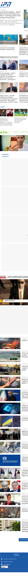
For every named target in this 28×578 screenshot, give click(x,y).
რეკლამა (16, 555)
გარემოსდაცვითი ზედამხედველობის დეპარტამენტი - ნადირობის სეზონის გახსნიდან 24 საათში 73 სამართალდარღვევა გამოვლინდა (11, 15)
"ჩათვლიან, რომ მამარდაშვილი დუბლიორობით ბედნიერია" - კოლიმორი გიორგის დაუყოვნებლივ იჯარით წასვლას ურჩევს (6, 122)
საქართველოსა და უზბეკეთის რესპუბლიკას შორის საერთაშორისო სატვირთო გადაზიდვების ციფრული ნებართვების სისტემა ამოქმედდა (8, 52)
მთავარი (15, 554)
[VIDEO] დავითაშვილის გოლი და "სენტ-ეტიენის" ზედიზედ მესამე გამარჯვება (20, 120)
